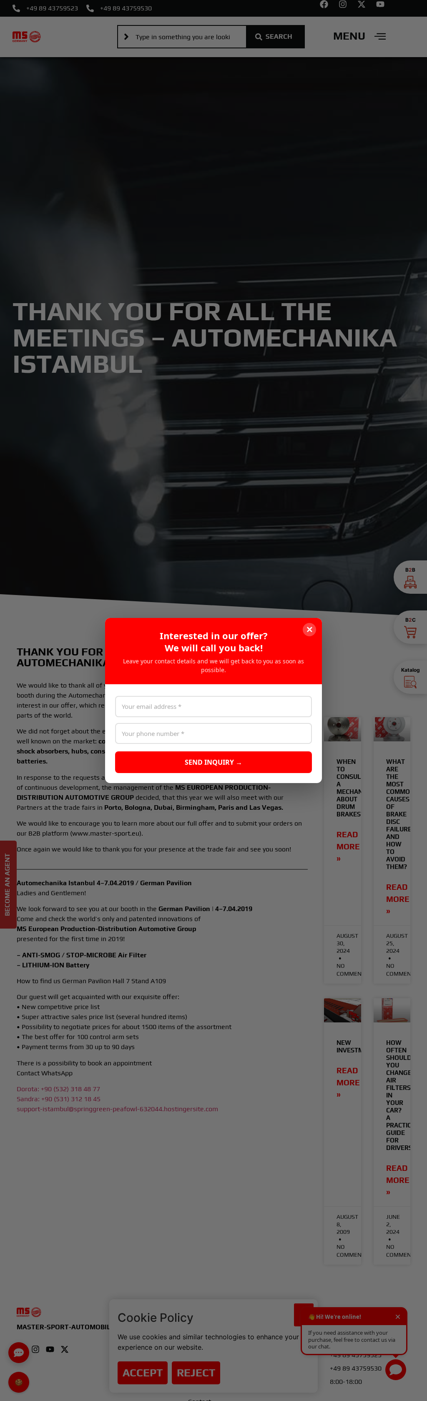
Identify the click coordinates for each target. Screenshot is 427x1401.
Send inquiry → (213, 762)
